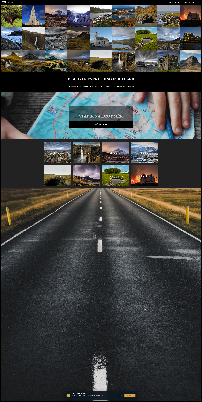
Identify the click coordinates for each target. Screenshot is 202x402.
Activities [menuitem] (178, 2)
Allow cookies (130, 395)
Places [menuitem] (170, 2)
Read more (74, 397)
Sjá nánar (101, 124)
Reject (121, 395)
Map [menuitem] (185, 2)
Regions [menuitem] (192, 2)
